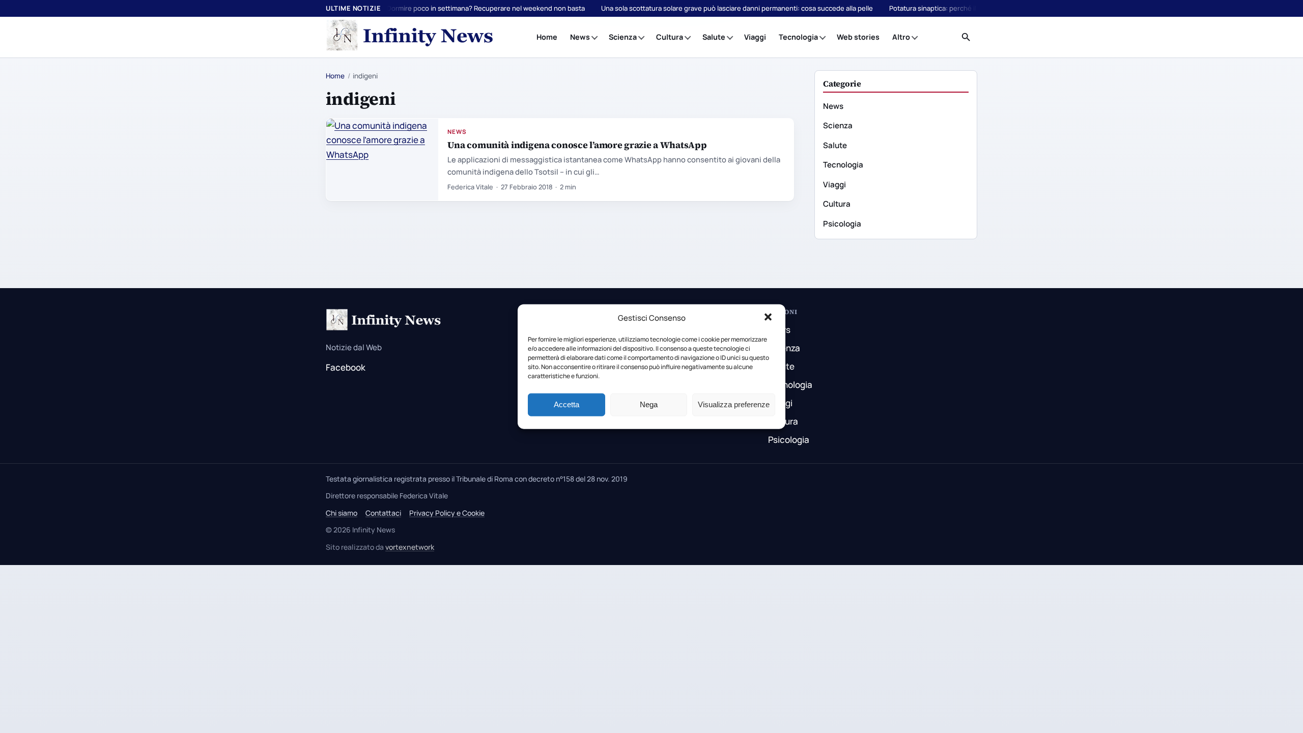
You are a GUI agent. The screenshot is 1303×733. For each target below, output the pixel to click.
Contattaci (383, 513)
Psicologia (842, 223)
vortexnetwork (409, 547)
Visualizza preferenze (734, 404)
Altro (901, 37)
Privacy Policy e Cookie (447, 513)
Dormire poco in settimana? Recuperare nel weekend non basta (486, 8)
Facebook (345, 367)
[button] (769, 318)
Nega (649, 404)
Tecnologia (798, 37)
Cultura (669, 37)
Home (546, 37)
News (580, 37)
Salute (713, 37)
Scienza (623, 37)
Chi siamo (341, 513)
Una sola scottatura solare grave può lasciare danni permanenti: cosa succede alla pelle (737, 8)
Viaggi (755, 37)
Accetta (566, 404)
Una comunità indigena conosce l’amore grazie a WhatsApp (576, 144)
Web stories (858, 37)
